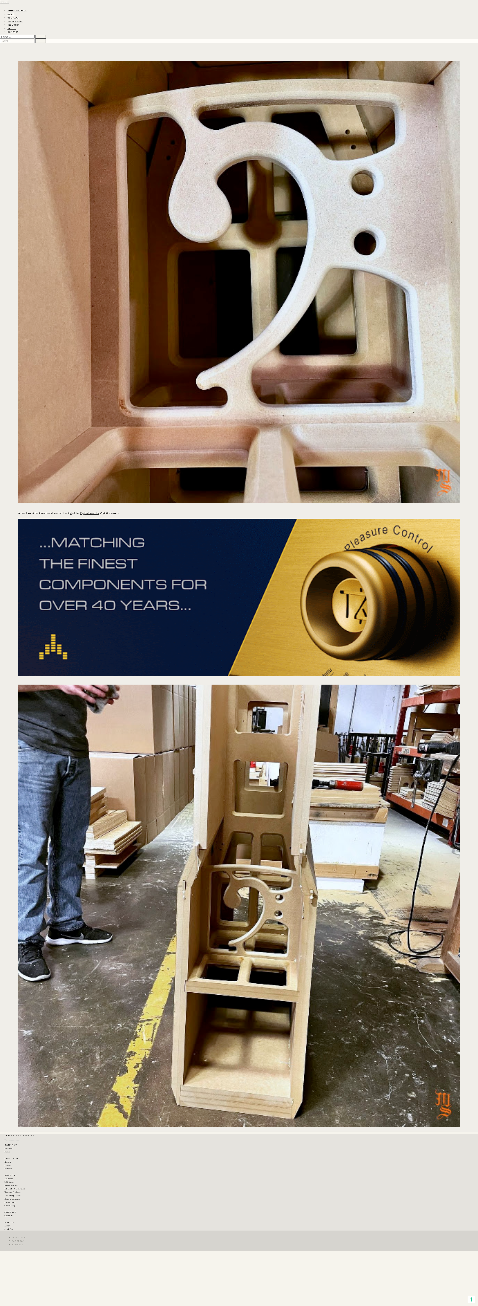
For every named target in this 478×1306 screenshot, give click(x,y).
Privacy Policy (9, 1202)
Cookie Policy (9, 1206)
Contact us (8, 1216)
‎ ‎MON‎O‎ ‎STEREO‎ (17, 11)
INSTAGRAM (19, 1238)
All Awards (8, 1179)
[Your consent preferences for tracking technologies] (471, 1299)
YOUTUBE (17, 1245)
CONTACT (13, 32)
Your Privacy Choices (12, 1195)
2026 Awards (9, 1182)
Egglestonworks (89, 513)
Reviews (7, 1162)
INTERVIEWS (15, 21)
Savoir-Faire (9, 1229)
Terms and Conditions (12, 1192)
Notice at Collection (12, 1199)
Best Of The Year (10, 1185)
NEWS (11, 14)
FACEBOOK (18, 1241)
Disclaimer (8, 1148)
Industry (7, 1165)
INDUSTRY (13, 25)
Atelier (7, 1226)
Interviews (8, 1169)
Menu (4, 2)
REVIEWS (13, 18)
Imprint (7, 1152)
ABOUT (11, 28)
